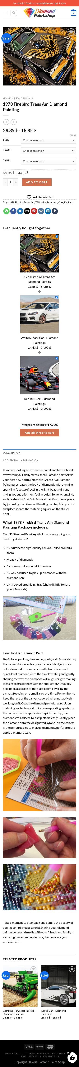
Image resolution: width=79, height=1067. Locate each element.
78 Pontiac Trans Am (46, 202)
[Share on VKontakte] (41, 211)
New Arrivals (23, 98)
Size (6, 140)
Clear (73, 135)
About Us (35, 1056)
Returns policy (62, 1053)
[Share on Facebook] (13, 211)
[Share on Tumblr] (55, 211)
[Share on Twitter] (20, 211)
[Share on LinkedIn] (48, 211)
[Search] (14, 13)
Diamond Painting (36, 504)
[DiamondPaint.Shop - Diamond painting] (39, 13)
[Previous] (3, 995)
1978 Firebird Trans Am (21, 202)
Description (12, 452)
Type (6, 160)
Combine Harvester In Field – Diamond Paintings (19, 1012)
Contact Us (51, 1056)
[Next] (76, 995)
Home (7, 98)
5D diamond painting (43, 499)
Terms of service (38, 1053)
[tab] (39, 453)
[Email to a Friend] (27, 211)
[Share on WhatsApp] (6, 211)
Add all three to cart (39, 432)
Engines (68, 202)
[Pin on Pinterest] (34, 211)
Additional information (21, 460)
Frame (7, 150)
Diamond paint (56, 474)
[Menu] (5, 13)
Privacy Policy (15, 1053)
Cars (60, 202)
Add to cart (37, 182)
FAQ (23, 1056)
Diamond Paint (33, 653)
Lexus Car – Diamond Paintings (53, 1012)
